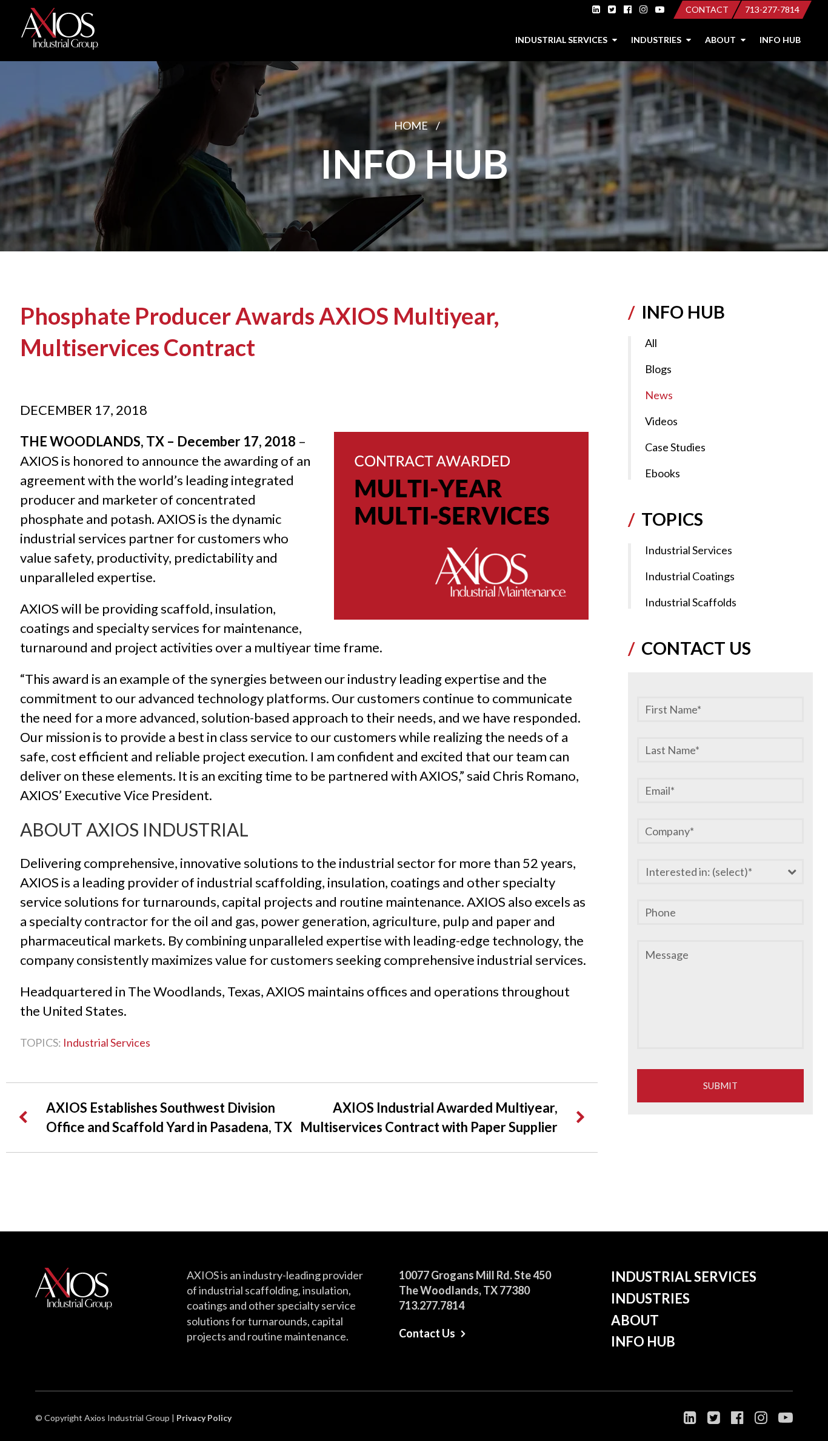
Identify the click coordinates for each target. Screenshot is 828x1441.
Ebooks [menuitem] (662, 473)
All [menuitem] (651, 342)
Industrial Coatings (690, 576)
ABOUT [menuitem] (635, 1320)
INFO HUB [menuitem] (643, 1341)
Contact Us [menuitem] (427, 1333)
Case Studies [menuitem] (675, 447)
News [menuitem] (659, 395)
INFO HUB (780, 40)
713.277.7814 (431, 1305)
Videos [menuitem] (661, 421)
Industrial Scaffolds (690, 602)
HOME (411, 125)
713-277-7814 (772, 9)
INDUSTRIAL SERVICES (562, 40)
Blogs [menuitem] (658, 369)
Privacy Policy (204, 1418)
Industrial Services (106, 1042)
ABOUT (721, 40)
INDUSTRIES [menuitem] (650, 1298)
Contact (707, 9)
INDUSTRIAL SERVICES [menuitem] (683, 1276)
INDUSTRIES (657, 40)
